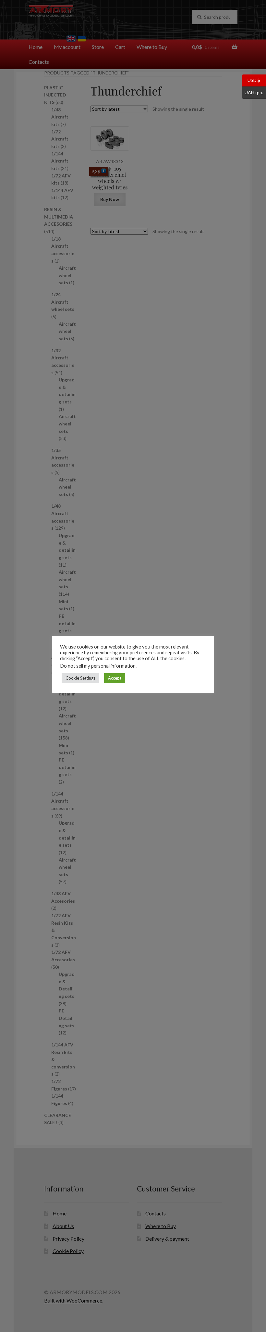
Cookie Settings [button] (80, 678)
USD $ (251, 80)
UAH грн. (252, 92)
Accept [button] (114, 678)
